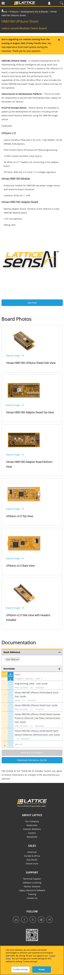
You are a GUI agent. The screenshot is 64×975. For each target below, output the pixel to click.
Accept (42, 969)
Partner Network (32, 886)
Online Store (32, 863)
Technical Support (32, 878)
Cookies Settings (20, 969)
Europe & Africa (32, 855)
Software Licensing (32, 882)
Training (32, 894)
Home (4, 11)
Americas (32, 852)
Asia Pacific (32, 859)
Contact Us (32, 898)
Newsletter (32, 836)
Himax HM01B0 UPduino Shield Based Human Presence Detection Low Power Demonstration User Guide (37, 718)
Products (14, 11)
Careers (32, 833)
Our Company (32, 821)
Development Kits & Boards (34, 11)
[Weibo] (49, 920)
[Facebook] (24, 920)
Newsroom (32, 825)
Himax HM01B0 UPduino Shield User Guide (36, 705)
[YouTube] (40, 920)
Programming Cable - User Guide (31, 683)
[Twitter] (32, 920)
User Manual (12, 659)
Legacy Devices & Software (32, 890)
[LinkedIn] (15, 920)
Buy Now (32, 302)
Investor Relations (32, 829)
